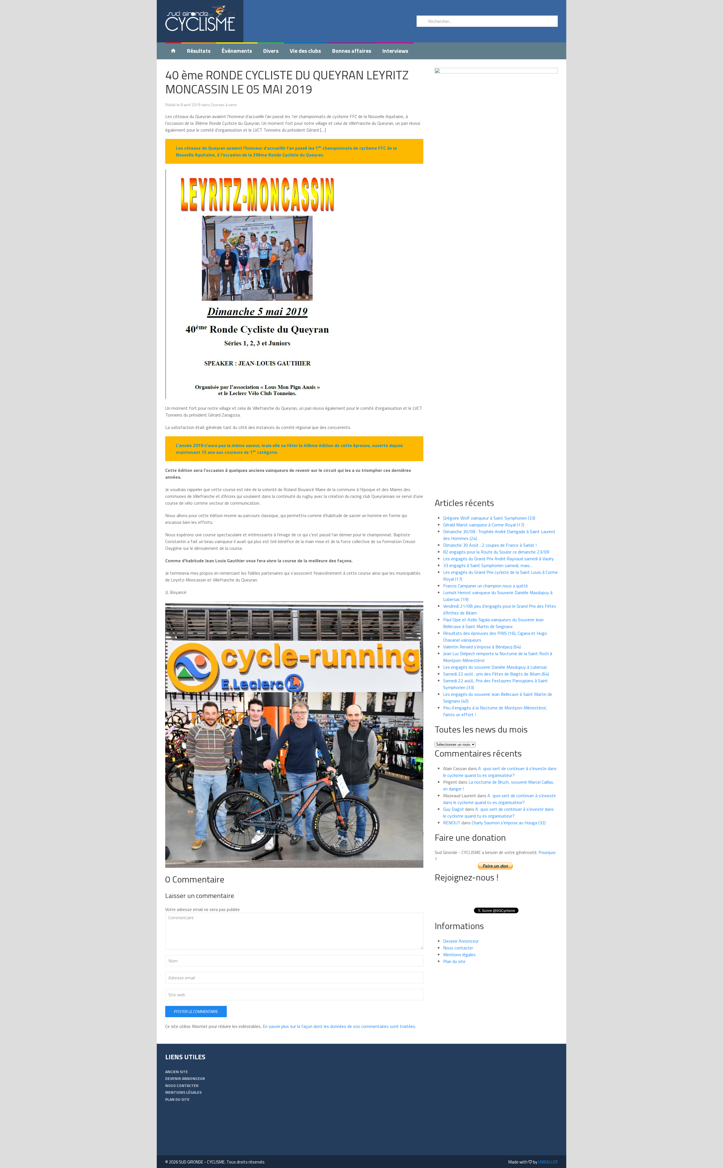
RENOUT (451, 822)
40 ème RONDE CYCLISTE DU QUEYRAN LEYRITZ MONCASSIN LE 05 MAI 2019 (287, 82)
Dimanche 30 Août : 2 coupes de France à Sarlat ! (490, 545)
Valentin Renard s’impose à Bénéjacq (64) (482, 646)
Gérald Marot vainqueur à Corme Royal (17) (483, 524)
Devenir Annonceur (461, 941)
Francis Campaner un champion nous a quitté (485, 585)
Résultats (198, 50)
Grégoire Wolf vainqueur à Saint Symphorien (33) (489, 518)
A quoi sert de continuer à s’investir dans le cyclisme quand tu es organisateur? (500, 772)
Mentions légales (459, 954)
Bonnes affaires (351, 50)
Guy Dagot (453, 809)
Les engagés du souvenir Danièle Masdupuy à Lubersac (495, 667)
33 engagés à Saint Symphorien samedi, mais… (488, 565)
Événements (237, 50)
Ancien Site (176, 1072)
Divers (270, 50)
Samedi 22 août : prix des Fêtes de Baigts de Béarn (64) (496, 673)
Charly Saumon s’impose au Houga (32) (509, 822)
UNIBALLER (548, 1162)
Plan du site (454, 961)
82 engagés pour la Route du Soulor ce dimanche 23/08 (496, 551)
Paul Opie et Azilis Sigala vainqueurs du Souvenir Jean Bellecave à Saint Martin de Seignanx (493, 623)
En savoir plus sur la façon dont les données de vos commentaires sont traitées (339, 1026)
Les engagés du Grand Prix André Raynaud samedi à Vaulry (498, 558)
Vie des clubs (305, 50)
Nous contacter (458, 947)
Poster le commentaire (196, 1011)
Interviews (395, 50)
